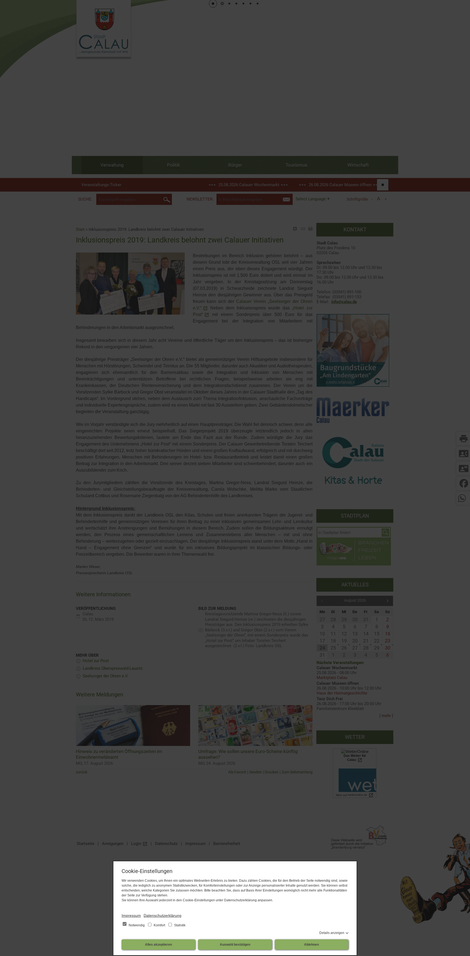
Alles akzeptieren (158, 944)
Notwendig (137, 925)
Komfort (159, 925)
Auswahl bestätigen (235, 944)
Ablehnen (311, 944)
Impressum (131, 915)
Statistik (179, 925)
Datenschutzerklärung (162, 915)
